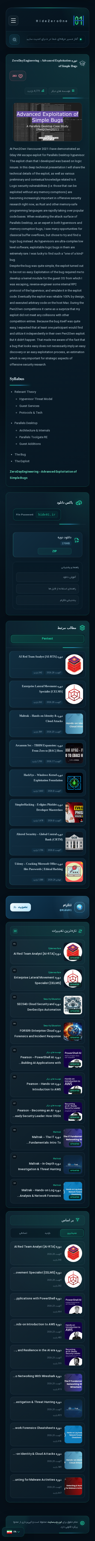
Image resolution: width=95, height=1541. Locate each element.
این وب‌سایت (55, 1522)
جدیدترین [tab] (72, 1233)
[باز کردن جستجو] (14, 39)
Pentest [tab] (47, 639)
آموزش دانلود (69, 577)
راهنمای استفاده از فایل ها (62, 588)
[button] (13, 1531)
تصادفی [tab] (23, 1233)
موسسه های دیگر (60, 91)
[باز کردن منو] (13, 20)
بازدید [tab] (47, 1233)
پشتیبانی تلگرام (68, 600)
